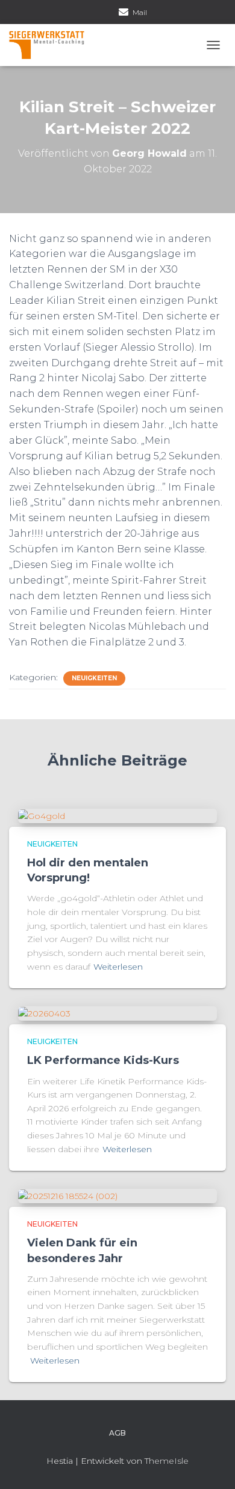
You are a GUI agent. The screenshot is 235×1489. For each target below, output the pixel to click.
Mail (140, 12)
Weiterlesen (118, 966)
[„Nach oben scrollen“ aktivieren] (211, 1465)
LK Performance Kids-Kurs (103, 1060)
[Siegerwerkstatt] (51, 45)
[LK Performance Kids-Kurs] (44, 1012)
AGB (117, 1432)
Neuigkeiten (94, 678)
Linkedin (107, 13)
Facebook (92, 13)
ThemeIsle (167, 1460)
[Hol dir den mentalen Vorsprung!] (41, 815)
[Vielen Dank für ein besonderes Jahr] (68, 1195)
